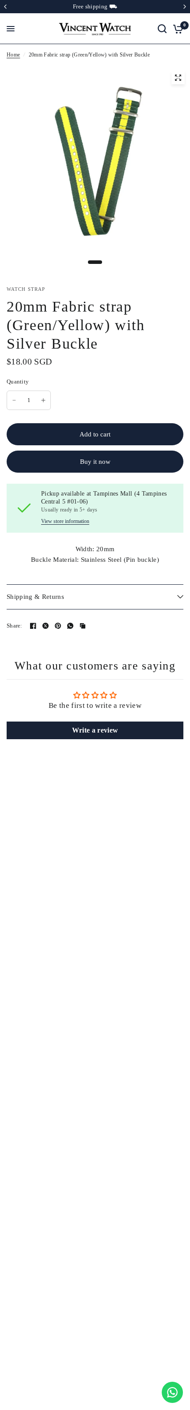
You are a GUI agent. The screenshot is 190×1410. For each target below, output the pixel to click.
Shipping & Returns (35, 596)
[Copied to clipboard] (82, 625)
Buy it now (95, 461)
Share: (15, 625)
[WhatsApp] (70, 625)
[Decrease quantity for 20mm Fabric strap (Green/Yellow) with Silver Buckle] (14, 400)
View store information (65, 521)
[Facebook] (33, 625)
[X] (45, 625)
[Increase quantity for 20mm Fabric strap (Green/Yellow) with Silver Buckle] (43, 400)
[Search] (162, 28)
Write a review (95, 730)
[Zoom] (178, 77)
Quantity (18, 381)
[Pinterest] (58, 625)
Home (13, 55)
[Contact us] (172, 1392)
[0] (176, 28)
